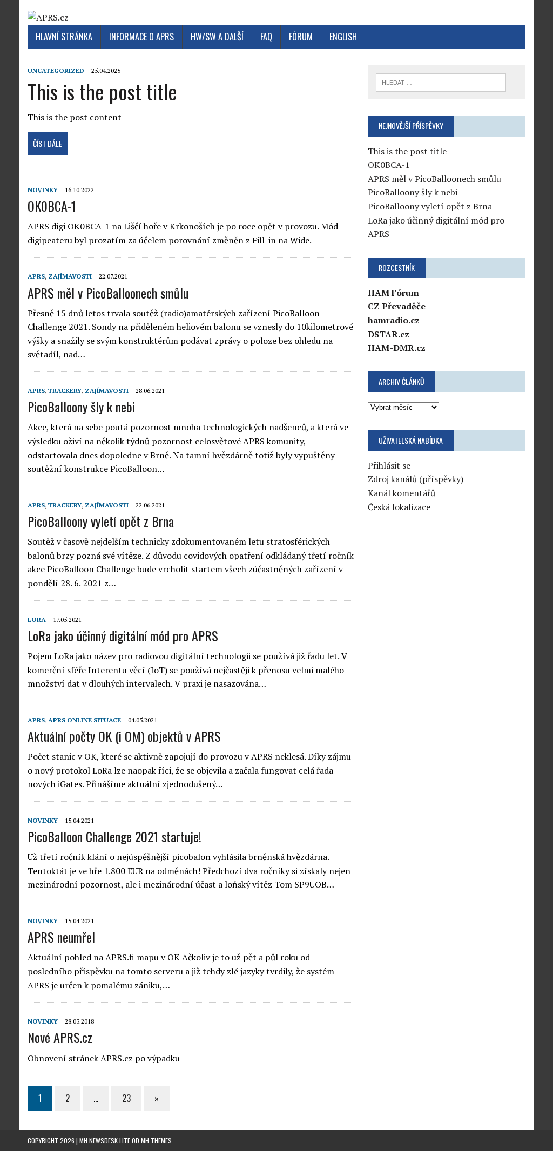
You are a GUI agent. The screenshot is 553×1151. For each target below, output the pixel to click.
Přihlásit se (389, 465)
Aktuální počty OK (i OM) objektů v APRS (124, 736)
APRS (36, 276)
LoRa (37, 619)
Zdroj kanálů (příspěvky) (415, 479)
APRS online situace (84, 720)
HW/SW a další (217, 36)
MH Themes (156, 1140)
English (343, 36)
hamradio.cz (394, 320)
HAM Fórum (393, 293)
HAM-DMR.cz (397, 348)
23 (126, 1098)
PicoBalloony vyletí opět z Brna (101, 521)
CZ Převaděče (397, 306)
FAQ (266, 36)
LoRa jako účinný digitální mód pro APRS (123, 635)
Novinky (43, 190)
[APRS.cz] (276, 18)
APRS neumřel (61, 936)
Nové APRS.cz (60, 1037)
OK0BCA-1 (52, 205)
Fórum (301, 36)
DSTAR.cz (388, 334)
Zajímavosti (70, 276)
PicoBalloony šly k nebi (81, 406)
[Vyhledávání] (441, 81)
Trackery (65, 391)
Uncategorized (56, 70)
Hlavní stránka (64, 36)
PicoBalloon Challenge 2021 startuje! (114, 836)
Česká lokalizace (399, 507)
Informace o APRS (141, 36)
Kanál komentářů (401, 493)
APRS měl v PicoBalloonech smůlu (108, 292)
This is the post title (102, 91)
